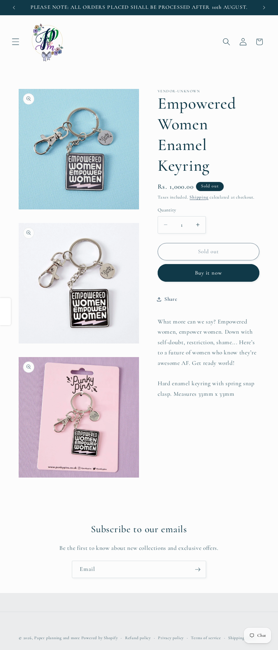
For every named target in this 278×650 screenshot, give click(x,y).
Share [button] (170, 299)
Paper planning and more (57, 637)
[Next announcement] (264, 7)
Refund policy (138, 637)
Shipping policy (242, 637)
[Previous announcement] (13, 7)
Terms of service (206, 637)
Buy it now (208, 273)
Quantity (167, 210)
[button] (15, 42)
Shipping (199, 197)
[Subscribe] (198, 569)
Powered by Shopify (99, 637)
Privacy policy (171, 637)
